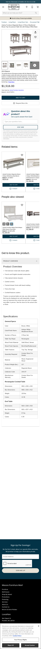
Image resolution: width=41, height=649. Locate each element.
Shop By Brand (7, 594)
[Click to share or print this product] (35, 32)
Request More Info (22, 103)
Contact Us (5, 607)
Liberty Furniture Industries (16, 90)
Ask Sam (20, 127)
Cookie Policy (17, 635)
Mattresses (5, 592)
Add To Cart (20, 97)
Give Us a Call (31, 2)
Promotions (5, 597)
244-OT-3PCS (10, 92)
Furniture (4, 22)
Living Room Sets (23, 22)
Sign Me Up (20, 570)
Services (5, 602)
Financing (5, 599)
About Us (5, 605)
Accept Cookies (30, 645)
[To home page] (14, 7)
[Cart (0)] (37, 7)
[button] (3, 7)
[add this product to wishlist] (35, 37)
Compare (14, 188)
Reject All (11, 645)
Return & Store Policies (9, 610)
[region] (20, 636)
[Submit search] (36, 13)
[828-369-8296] (32, 7)
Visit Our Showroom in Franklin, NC (16, 2)
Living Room (12, 22)
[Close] (38, 626)
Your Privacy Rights (20, 639)
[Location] (26, 7)
